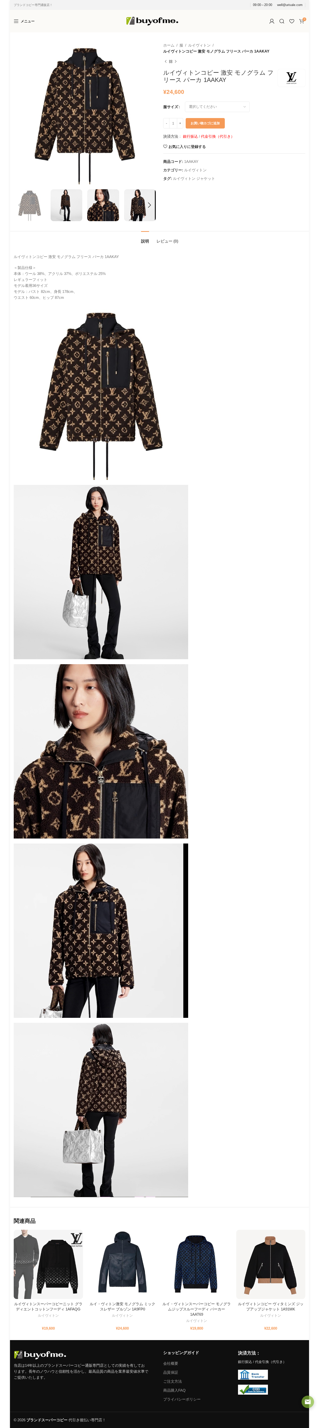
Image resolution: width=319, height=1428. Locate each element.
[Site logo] (152, 21)
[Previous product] (165, 61)
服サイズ (170, 107)
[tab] (145, 238)
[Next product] (175, 61)
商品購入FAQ (174, 1390)
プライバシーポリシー (182, 1399)
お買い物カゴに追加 (205, 123)
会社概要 (170, 1363)
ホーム (168, 45)
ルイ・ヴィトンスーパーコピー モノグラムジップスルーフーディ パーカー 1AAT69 (196, 1309)
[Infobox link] (290, 5)
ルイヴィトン (199, 45)
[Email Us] (308, 1402)
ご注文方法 (172, 1381)
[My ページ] (272, 21)
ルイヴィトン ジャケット (194, 178)
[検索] (282, 21)
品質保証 (170, 1372)
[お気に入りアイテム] (292, 21)
